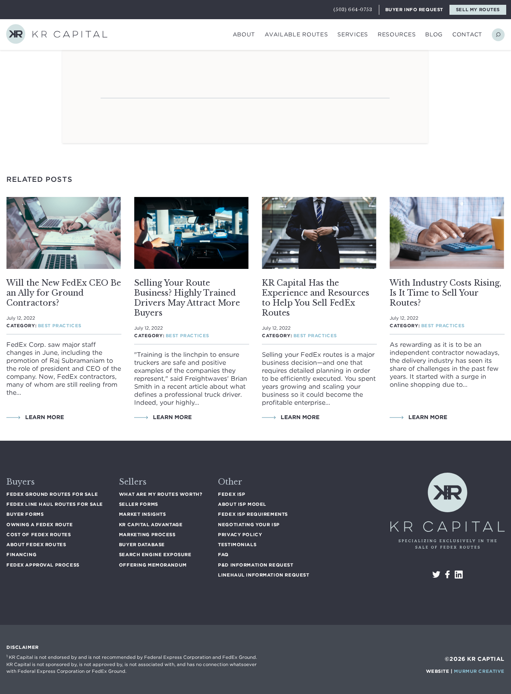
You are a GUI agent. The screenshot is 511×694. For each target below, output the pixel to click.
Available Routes (296, 34)
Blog (434, 34)
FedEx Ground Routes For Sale (52, 494)
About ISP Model (242, 504)
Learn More (44, 417)
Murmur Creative (479, 671)
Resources (397, 34)
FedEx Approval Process (42, 565)
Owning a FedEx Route (39, 524)
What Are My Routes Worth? (160, 494)
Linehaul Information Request (263, 575)
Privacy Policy (240, 534)
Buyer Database (142, 544)
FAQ (223, 554)
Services (352, 34)
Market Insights (142, 514)
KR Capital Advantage (151, 524)
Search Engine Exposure (155, 554)
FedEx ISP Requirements (253, 514)
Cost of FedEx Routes (38, 534)
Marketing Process (147, 534)
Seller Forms (138, 504)
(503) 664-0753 (352, 9)
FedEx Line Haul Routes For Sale (54, 504)
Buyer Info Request (414, 9)
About (244, 34)
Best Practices (59, 325)
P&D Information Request (255, 565)
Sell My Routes (478, 9)
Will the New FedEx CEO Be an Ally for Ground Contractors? (63, 293)
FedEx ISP (231, 494)
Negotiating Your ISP (249, 524)
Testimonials (237, 544)
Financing (21, 554)
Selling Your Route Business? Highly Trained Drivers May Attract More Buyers (187, 298)
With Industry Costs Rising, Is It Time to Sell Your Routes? (445, 293)
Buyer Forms (25, 514)
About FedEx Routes (36, 544)
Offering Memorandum (153, 565)
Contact (467, 34)
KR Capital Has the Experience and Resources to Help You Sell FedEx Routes (315, 298)
